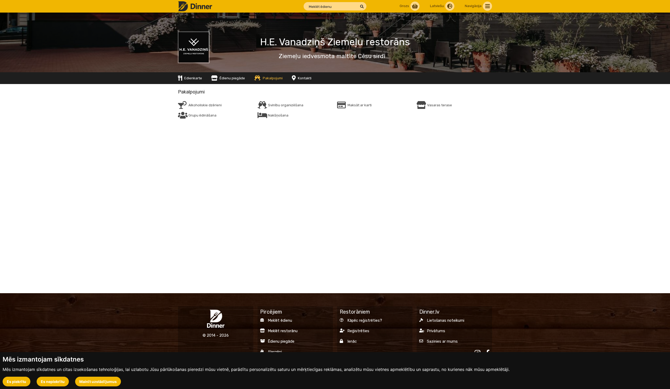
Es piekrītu (16, 381)
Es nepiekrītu (53, 381)
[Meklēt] (362, 7)
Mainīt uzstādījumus (98, 381)
